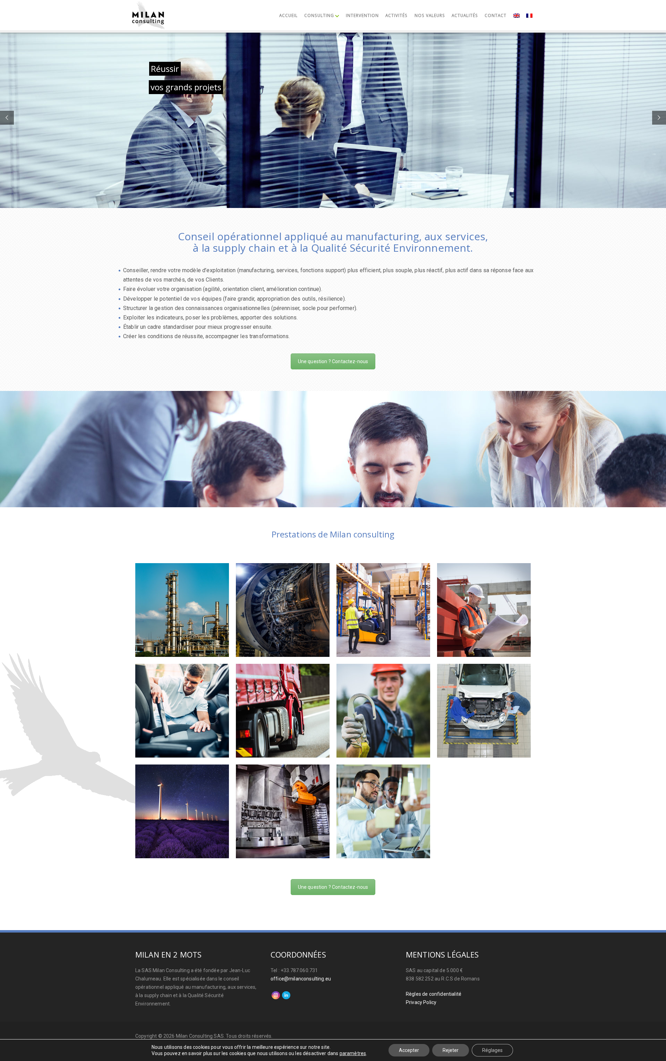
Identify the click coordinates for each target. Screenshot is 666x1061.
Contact (495, 15)
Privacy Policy (421, 1002)
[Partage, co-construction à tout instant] (383, 811)
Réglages (492, 1050)
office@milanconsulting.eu (301, 978)
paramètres (353, 1053)
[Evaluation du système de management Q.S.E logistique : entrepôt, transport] (283, 711)
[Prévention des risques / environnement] (182, 811)
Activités (396, 15)
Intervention (362, 15)
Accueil (288, 15)
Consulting (319, 15)
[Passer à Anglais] (516, 16)
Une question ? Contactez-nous (333, 361)
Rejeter (451, 1050)
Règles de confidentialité (433, 994)
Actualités (465, 15)
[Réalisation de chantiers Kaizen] (283, 811)
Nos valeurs (430, 15)
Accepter (409, 1050)
